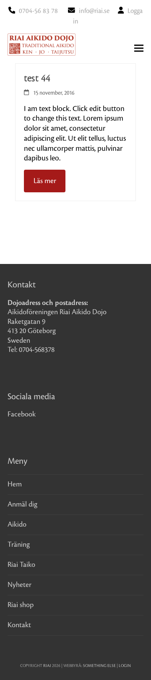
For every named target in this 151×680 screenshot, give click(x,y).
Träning (19, 544)
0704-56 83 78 (38, 11)
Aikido (17, 524)
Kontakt (19, 625)
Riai (47, 666)
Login (125, 666)
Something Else (99, 666)
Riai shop (21, 605)
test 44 (37, 78)
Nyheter (19, 585)
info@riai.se (94, 11)
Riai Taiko (21, 565)
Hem (15, 484)
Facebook (22, 414)
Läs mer (45, 181)
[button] (138, 48)
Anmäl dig (22, 504)
